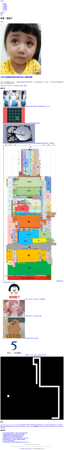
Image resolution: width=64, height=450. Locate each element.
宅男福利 (40, 424)
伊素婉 (18, 424)
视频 (52, 426)
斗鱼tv (59, 424)
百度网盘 (17, 426)
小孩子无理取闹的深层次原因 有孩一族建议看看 (16, 77)
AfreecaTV (2, 424)
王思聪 (14, 426)
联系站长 (32, 444)
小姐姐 (45, 424)
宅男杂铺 (5, 7)
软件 (56, 426)
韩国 (58, 426)
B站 (5, 424)
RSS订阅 (2, 12)
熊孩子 (25, 85)
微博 (49, 424)
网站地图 (35, 444)
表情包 (49, 426)
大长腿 (26, 424)
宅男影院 (5, 4)
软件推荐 (5, 6)
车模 (54, 426)
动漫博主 (21, 424)
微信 (48, 424)
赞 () (19, 85)
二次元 (16, 424)
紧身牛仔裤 (26, 426)
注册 (1, 14)
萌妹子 (46, 426)
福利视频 (22, 426)
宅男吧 (2, 1)
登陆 (1, 13)
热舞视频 (8, 426)
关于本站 (39, 444)
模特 (1, 426)
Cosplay (12, 424)
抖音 (55, 424)
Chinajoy (7, 424)
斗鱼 (57, 424)
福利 (19, 426)
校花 (62, 424)
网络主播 (32, 426)
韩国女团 (60, 426)
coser (10, 424)
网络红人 (36, 426)
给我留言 (28, 444)
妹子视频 (5, 8)
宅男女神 (36, 424)
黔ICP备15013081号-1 (28, 448)
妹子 (29, 424)
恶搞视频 (52, 424)
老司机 (44, 426)
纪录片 (29, 426)
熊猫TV (11, 426)
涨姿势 (4, 426)
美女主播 (41, 426)
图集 (24, 424)
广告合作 (25, 444)
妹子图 (32, 424)
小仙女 (43, 424)
